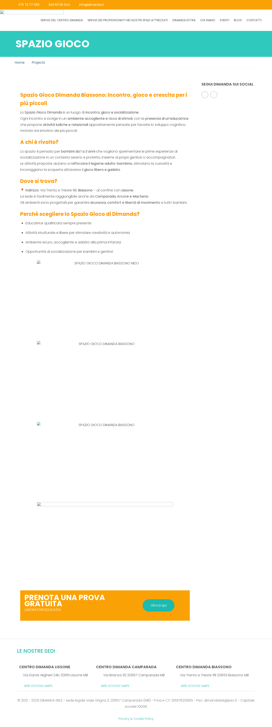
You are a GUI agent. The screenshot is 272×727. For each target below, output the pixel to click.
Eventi (224, 20)
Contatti (254, 20)
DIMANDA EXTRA (184, 20)
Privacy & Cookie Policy (136, 719)
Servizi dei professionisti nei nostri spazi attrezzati (128, 20)
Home (20, 62)
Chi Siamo (207, 20)
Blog (238, 20)
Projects (38, 62)
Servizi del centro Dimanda (62, 20)
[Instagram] (258, 5)
